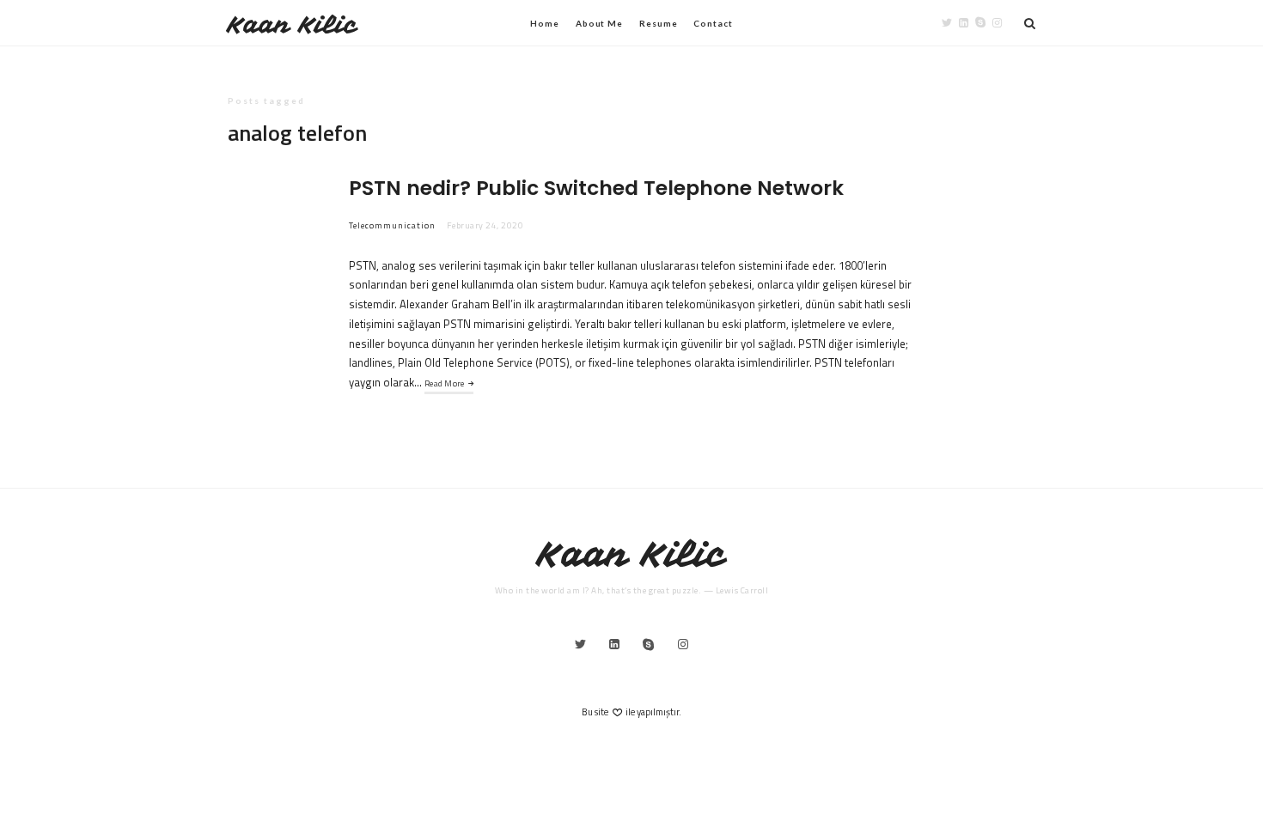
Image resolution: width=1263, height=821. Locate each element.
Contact (712, 23)
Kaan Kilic (292, 24)
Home (544, 23)
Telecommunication (392, 225)
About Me (599, 23)
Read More (444, 383)
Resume (658, 23)
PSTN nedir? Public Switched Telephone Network (596, 187)
